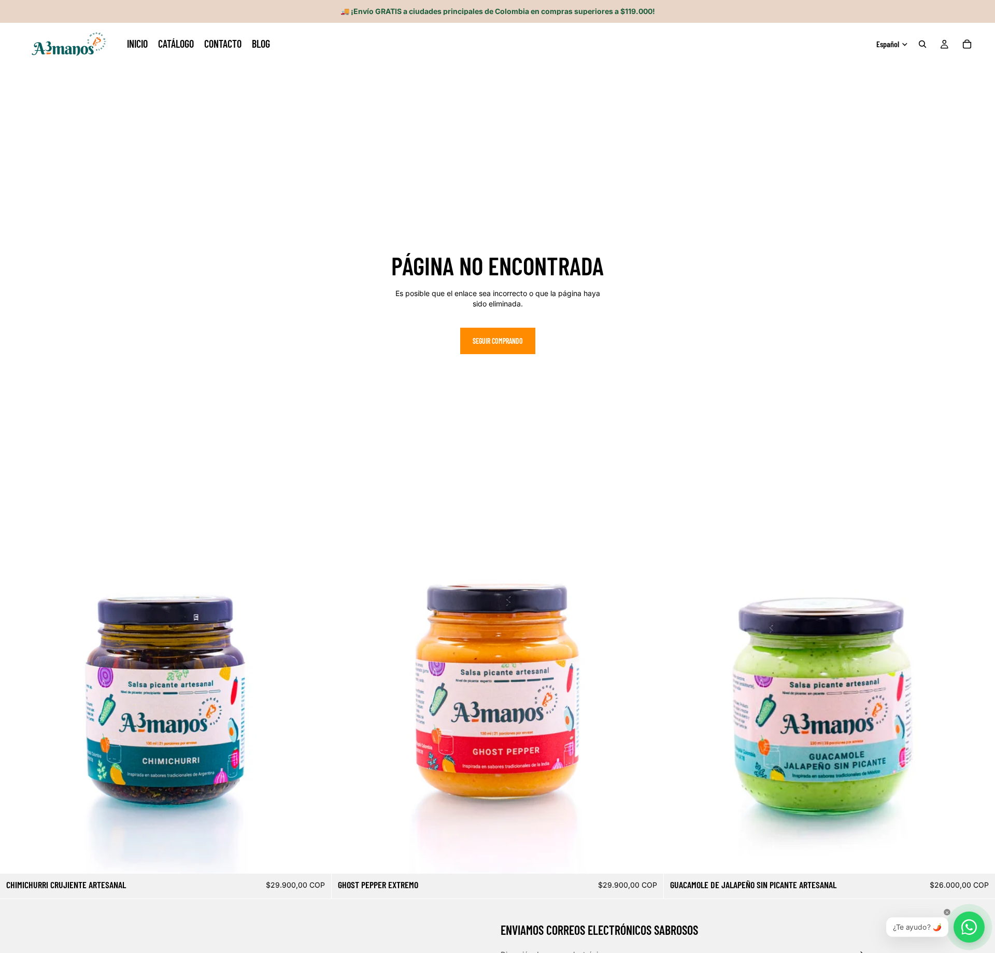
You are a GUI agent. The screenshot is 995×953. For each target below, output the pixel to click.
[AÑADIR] (315, 858)
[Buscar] (922, 44)
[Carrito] (967, 44)
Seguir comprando (498, 341)
